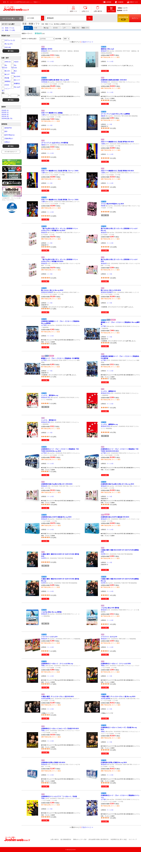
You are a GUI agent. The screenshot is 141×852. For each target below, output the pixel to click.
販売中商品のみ (10, 135)
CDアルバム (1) (10, 40)
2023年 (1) (5, 112)
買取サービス (134, 2)
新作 (6, 131)
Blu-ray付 (17, 87)
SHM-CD (8, 62)
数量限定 (17, 83)
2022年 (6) (5, 114)
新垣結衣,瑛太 (45, 397)
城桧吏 (103, 116)
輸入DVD (17, 76)
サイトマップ (133, 839)
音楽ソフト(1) (9, 28)
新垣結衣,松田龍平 (47, 292)
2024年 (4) (5, 110)
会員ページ (73, 11)
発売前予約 (8, 128)
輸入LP (7, 74)
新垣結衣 (44, 51)
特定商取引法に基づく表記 (119, 839)
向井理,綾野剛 (45, 698)
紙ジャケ (17, 80)
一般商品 (119, 8)
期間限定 (8, 81)
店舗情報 (120, 2)
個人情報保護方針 (65, 839)
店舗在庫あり (9, 138)
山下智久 (44, 325)
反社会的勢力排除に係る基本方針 (99, 839)
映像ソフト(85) (10, 30)
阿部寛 (103, 206)
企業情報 (108, 2)
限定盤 (7, 78)
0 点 (124, 8)
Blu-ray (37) (8, 44)
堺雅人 (43, 665)
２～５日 (49, 92)
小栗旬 (43, 115)
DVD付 (7, 85)
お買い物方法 (98, 11)
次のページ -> (88, 42)
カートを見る (111, 10)
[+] (3, 28)
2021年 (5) (5, 116)
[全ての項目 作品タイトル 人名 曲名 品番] (35, 18)
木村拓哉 (44, 82)
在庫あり (7, 142)
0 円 (126, 8)
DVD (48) (8, 47)
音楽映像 (119, 10)
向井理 (43, 558)
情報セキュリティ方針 (80, 839)
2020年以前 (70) (7, 118)
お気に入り (85, 11)
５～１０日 (50, 61)
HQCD (16, 62)
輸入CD (7, 71)
